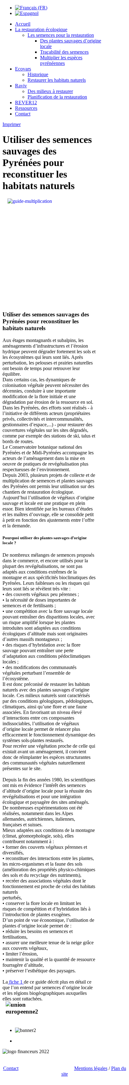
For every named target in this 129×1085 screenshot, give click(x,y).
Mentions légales (90, 1068)
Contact (10, 1068)
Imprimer (12, 124)
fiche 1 (16, 982)
